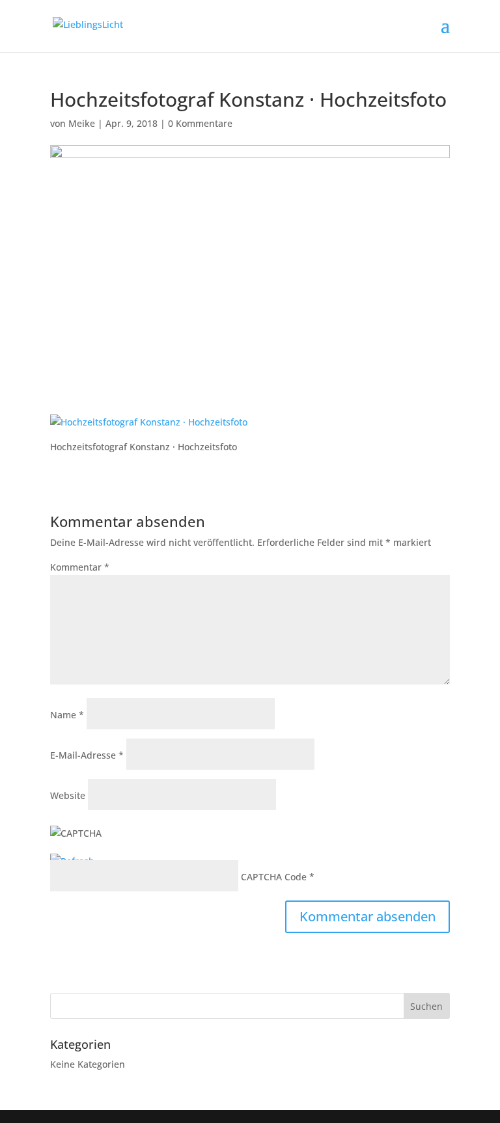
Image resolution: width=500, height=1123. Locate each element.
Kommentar (79, 567)
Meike (81, 123)
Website (67, 795)
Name (67, 715)
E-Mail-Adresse (87, 755)
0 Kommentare (200, 123)
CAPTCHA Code (274, 877)
